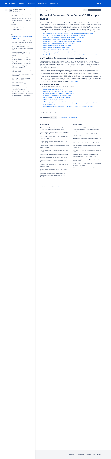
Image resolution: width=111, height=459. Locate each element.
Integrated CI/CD (15, 24)
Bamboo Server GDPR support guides (53, 89)
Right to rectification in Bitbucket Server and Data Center (58, 49)
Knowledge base (42, 3)
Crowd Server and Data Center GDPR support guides (57, 95)
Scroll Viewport (56, 186)
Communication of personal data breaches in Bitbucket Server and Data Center (22, 48)
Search (94, 3)
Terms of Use (80, 454)
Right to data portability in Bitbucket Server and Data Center (59, 43)
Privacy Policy (74, 81)
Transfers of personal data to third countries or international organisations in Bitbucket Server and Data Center (22, 93)
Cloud (85, 10)
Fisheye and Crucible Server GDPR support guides (56, 97)
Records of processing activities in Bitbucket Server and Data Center (61, 39)
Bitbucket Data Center (17, 29)
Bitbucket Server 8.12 (19, 9)
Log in (99, 3)
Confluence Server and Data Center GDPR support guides (58, 93)
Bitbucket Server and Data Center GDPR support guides (58, 91)
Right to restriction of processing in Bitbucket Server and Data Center (21, 83)
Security (88, 454)
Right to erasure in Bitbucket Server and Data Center (57, 45)
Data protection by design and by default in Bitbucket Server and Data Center (22, 53)
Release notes (14, 32)
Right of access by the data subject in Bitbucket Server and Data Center (62, 41)
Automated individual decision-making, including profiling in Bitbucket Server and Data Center (22, 42)
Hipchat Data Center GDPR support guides (54, 101)
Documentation (31, 3)
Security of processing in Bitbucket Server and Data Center (59, 53)
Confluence (48, 186)
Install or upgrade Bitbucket (18, 27)
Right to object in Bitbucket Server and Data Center (56, 47)
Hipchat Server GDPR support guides (53, 99)
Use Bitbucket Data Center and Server (21, 18)
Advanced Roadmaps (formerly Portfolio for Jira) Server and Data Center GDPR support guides (68, 106)
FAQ (12, 34)
